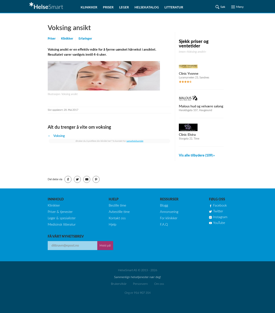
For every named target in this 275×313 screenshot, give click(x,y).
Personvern (140, 283)
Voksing (59, 136)
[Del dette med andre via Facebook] (68, 179)
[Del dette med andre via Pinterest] (96, 179)
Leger (124, 7)
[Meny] (237, 7)
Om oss (159, 283)
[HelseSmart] (46, 6)
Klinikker (89, 7)
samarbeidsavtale (134, 141)
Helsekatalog (147, 7)
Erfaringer (85, 38)
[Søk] (220, 7)
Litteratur (173, 7)
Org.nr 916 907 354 (138, 292)
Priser (108, 7)
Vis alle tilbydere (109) (196, 155)
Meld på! (105, 245)
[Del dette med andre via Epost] (86, 179)
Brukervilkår (119, 283)
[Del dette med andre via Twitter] (77, 179)
